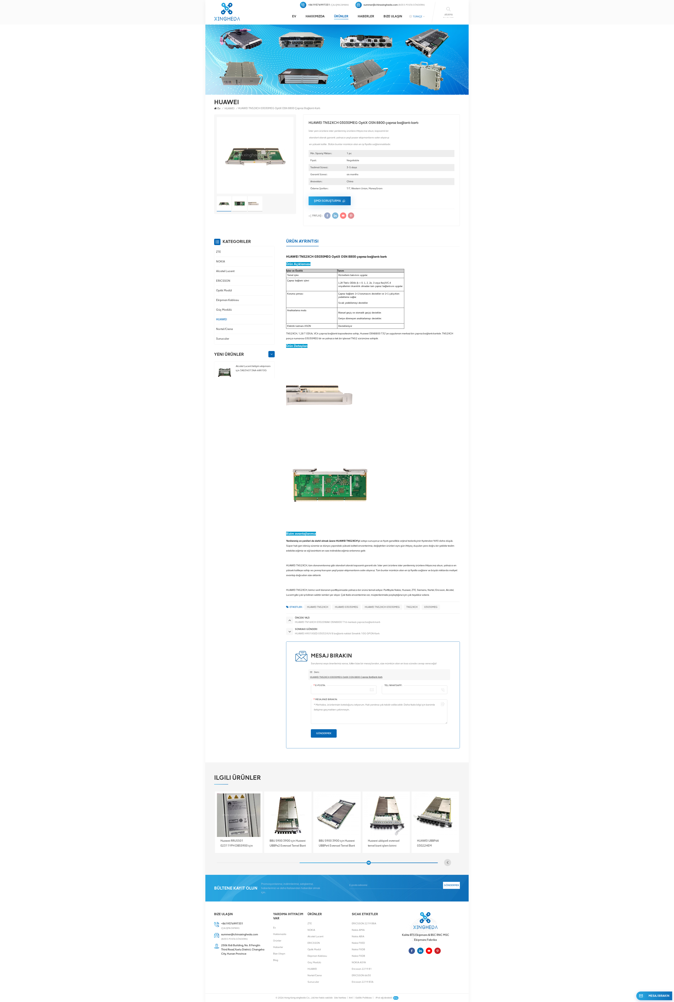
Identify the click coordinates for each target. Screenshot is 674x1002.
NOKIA (220, 261)
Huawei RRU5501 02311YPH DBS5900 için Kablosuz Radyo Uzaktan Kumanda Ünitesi (286, 843)
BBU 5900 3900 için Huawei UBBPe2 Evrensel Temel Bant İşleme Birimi (337, 843)
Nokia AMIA (358, 929)
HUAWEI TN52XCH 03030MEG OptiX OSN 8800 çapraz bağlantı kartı (346, 677)
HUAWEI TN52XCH (317, 607)
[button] (271, 354)
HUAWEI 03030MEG (346, 607)
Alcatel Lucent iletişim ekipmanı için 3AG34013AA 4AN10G (253, 368)
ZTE (218, 251)
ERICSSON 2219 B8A (364, 923)
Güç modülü (224, 309)
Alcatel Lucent (225, 271)
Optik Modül (224, 290)
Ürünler (341, 16)
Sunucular (222, 338)
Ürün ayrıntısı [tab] (302, 241)
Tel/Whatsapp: (393, 685)
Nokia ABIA (358, 936)
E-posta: (319, 685)
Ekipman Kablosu (227, 300)
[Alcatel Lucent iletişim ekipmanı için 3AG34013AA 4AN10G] (224, 372)
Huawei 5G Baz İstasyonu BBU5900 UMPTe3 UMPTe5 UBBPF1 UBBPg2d (237, 843)
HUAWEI (229, 108)
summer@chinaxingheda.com (381, 4)
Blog (275, 960)
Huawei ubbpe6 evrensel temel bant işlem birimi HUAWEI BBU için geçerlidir (434, 843)
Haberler (366, 16)
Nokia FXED (358, 942)
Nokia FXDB (358, 949)
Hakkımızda (315, 16)
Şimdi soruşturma (327, 200)
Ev (294, 16)
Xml (351, 997)
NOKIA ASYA (359, 962)
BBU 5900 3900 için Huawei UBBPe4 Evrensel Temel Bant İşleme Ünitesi (386, 843)
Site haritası (340, 997)
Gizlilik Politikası (363, 997)
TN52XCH (412, 607)
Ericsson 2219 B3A (362, 981)
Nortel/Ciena (224, 329)
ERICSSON (223, 280)
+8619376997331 (319, 4)
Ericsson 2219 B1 (362, 968)
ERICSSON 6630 (361, 975)
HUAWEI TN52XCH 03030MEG (382, 607)
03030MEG (430, 607)
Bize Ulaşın (393, 16)
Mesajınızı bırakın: (325, 699)
